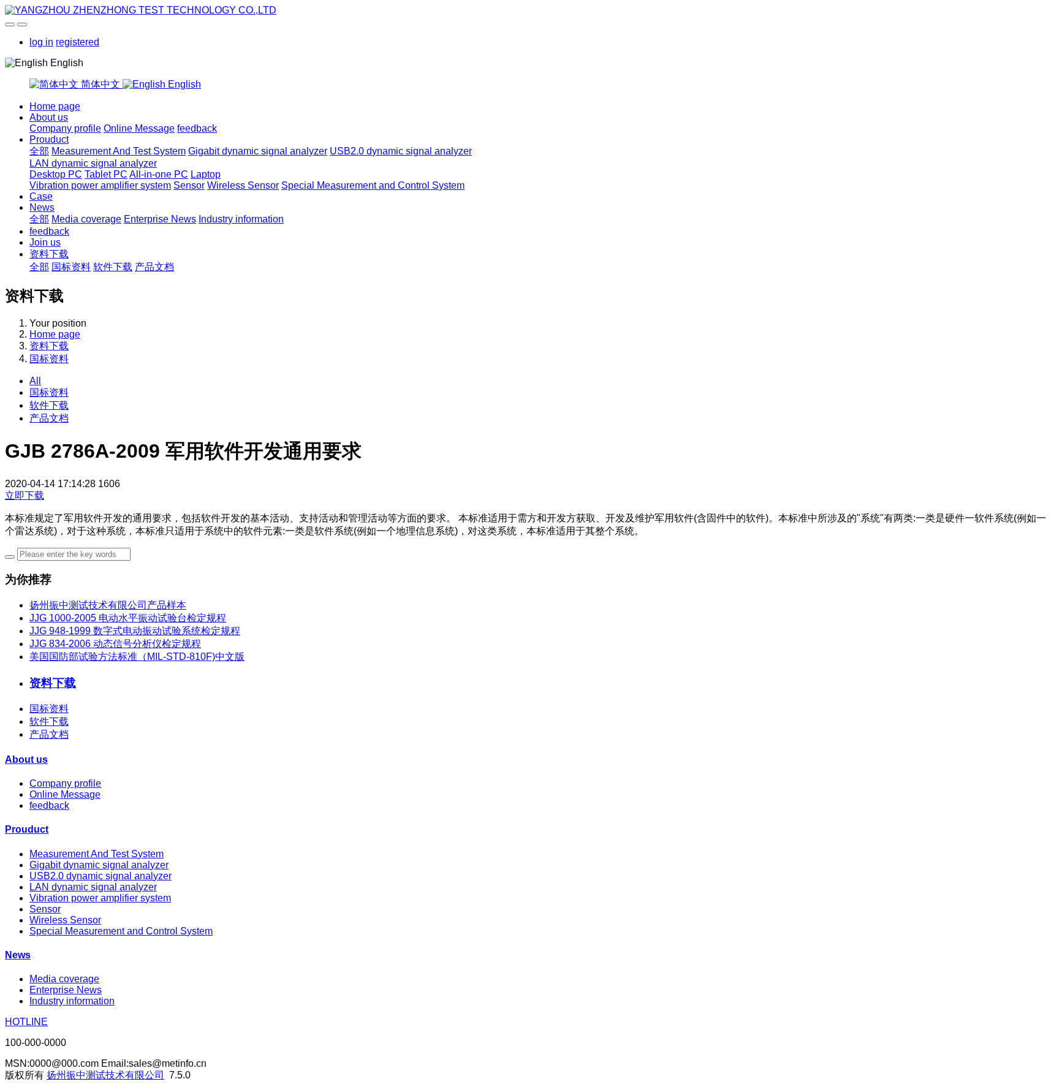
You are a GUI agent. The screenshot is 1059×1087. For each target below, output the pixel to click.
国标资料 (71, 267)
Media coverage (86, 219)
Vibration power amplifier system (100, 185)
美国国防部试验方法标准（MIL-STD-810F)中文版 (137, 656)
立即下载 (24, 495)
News (42, 207)
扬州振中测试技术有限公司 (105, 1075)
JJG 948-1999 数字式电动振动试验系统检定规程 (134, 631)
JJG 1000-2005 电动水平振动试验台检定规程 (127, 618)
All (35, 381)
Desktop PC (55, 174)
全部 (39, 151)
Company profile (65, 128)
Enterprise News (160, 219)
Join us (45, 242)
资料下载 (49, 254)
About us (48, 117)
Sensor (189, 185)
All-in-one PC (158, 174)
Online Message (139, 128)
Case (41, 196)
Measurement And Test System (118, 151)
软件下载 (112, 267)
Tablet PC (106, 174)
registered (77, 42)
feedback (197, 128)
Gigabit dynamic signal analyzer (257, 151)
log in (41, 42)
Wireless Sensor (243, 185)
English (183, 84)
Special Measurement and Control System (373, 185)
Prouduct (49, 139)
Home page (54, 106)
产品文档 (154, 267)
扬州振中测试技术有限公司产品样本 (107, 605)
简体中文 (100, 84)
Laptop (206, 174)
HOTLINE (26, 1022)
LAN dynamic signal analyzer (93, 163)
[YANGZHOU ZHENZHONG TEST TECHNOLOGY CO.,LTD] (529, 10)
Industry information (241, 219)
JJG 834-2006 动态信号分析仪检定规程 (115, 643)
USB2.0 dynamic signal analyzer (401, 151)
